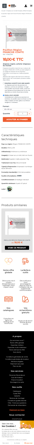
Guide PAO (17, 393)
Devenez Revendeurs (17, 375)
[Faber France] (11, 4)
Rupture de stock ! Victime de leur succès (25, 322)
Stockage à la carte (17, 382)
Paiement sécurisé (17, 364)
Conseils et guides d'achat (17, 400)
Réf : (4, 54)
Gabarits (17, 396)
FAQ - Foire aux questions (17, 403)
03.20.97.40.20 (17, 419)
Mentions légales (17, 361)
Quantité (6, 113)
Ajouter (17, 119)
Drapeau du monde (12, 10)
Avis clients (17, 352)
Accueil (3, 10)
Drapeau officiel (22, 10)
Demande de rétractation (17, 405)
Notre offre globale (17, 343)
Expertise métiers (17, 345)
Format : (6, 106)
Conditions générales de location (17, 359)
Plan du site (17, 366)
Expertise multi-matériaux (17, 347)
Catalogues (17, 391)
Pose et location (17, 380)
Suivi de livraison (17, 377)
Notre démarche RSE (17, 350)
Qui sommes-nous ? (17, 340)
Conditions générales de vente (17, 357)
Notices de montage (17, 398)
